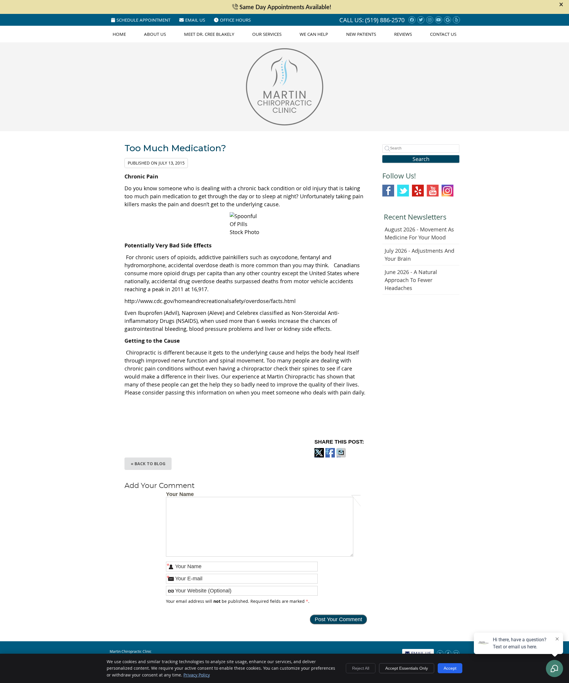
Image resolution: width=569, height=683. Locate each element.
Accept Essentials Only (406, 668)
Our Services (267, 34)
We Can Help (314, 34)
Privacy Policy (196, 675)
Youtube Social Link (433, 190)
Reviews (403, 34)
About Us (155, 34)
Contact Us (443, 34)
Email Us (195, 20)
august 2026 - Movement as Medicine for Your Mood (419, 233)
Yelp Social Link (418, 190)
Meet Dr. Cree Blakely (209, 34)
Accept (450, 668)
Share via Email (341, 456)
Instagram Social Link (447, 190)
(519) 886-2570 (385, 20)
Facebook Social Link (388, 190)
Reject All (360, 668)
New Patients (361, 34)
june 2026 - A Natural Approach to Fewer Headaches (411, 279)
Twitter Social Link (403, 190)
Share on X (319, 456)
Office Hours (235, 20)
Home (119, 34)
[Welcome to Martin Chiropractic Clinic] (284, 123)
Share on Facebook (330, 456)
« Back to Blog (148, 463)
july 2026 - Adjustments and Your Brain (419, 254)
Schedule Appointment (143, 20)
